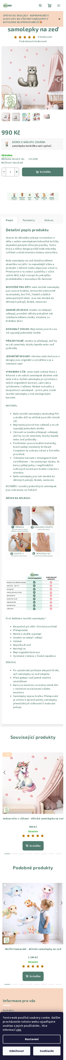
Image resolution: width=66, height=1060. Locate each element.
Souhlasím (47, 1051)
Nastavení (31, 1039)
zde (18, 1030)
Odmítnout (16, 1051)
